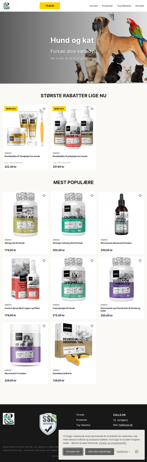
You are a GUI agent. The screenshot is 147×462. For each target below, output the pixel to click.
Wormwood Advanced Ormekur (116, 243)
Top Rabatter (124, 5)
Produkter (107, 5)
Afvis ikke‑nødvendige (99, 451)
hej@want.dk (126, 424)
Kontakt (140, 5)
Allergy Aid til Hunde (15, 243)
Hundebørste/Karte (62, 373)
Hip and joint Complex (15, 373)
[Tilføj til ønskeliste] (44, 109)
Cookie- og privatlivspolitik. (112, 443)
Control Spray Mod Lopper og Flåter (22, 308)
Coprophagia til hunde (64, 308)
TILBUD (49, 5)
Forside (94, 5)
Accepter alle (73, 451)
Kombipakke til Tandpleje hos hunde (22, 156)
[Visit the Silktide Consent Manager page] (136, 451)
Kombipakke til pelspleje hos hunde (70, 156)
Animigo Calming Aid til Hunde (68, 243)
